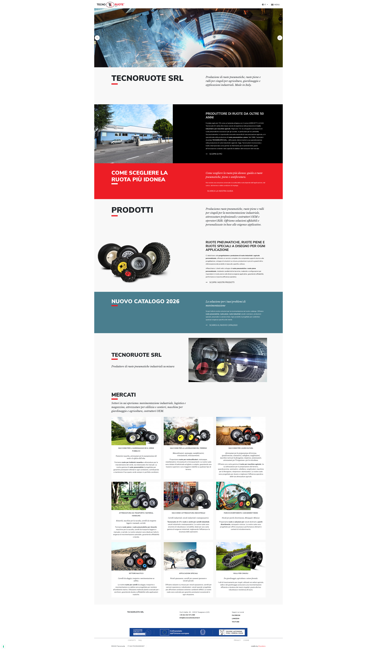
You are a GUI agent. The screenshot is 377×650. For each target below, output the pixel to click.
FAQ (140, 640)
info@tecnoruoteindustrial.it (189, 618)
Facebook (236, 615)
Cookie (246, 640)
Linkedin (235, 618)
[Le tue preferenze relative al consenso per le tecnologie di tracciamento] (3, 646)
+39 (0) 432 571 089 (187, 615)
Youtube (235, 622)
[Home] (110, 5)
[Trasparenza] (188, 632)
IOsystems (262, 646)
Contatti (132, 640)
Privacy (237, 640)
